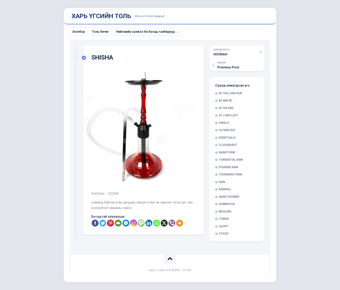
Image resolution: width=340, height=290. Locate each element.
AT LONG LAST (228, 115)
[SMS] (141, 223)
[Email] (118, 223)
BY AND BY (225, 100)
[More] (179, 223)
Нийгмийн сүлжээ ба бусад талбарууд (145, 32)
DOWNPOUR (227, 204)
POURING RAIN (228, 167)
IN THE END (226, 108)
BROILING (225, 211)
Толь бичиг (100, 32)
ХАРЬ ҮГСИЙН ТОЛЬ (101, 16)
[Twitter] (102, 223)
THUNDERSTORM (230, 174)
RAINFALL (225, 189)
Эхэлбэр (78, 32)
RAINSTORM (227, 152)
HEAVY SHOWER (229, 196)
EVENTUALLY (227, 137)
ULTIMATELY (227, 130)
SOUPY (223, 226)
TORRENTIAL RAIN (231, 159)
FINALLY (224, 122)
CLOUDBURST (228, 144)
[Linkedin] (148, 223)
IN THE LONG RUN (230, 93)
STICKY (224, 233)
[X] (164, 223)
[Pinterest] (110, 223)
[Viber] (171, 223)
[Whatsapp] (156, 223)
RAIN (222, 182)
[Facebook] (95, 223)
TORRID (224, 218)
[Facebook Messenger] (125, 223)
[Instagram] (133, 223)
